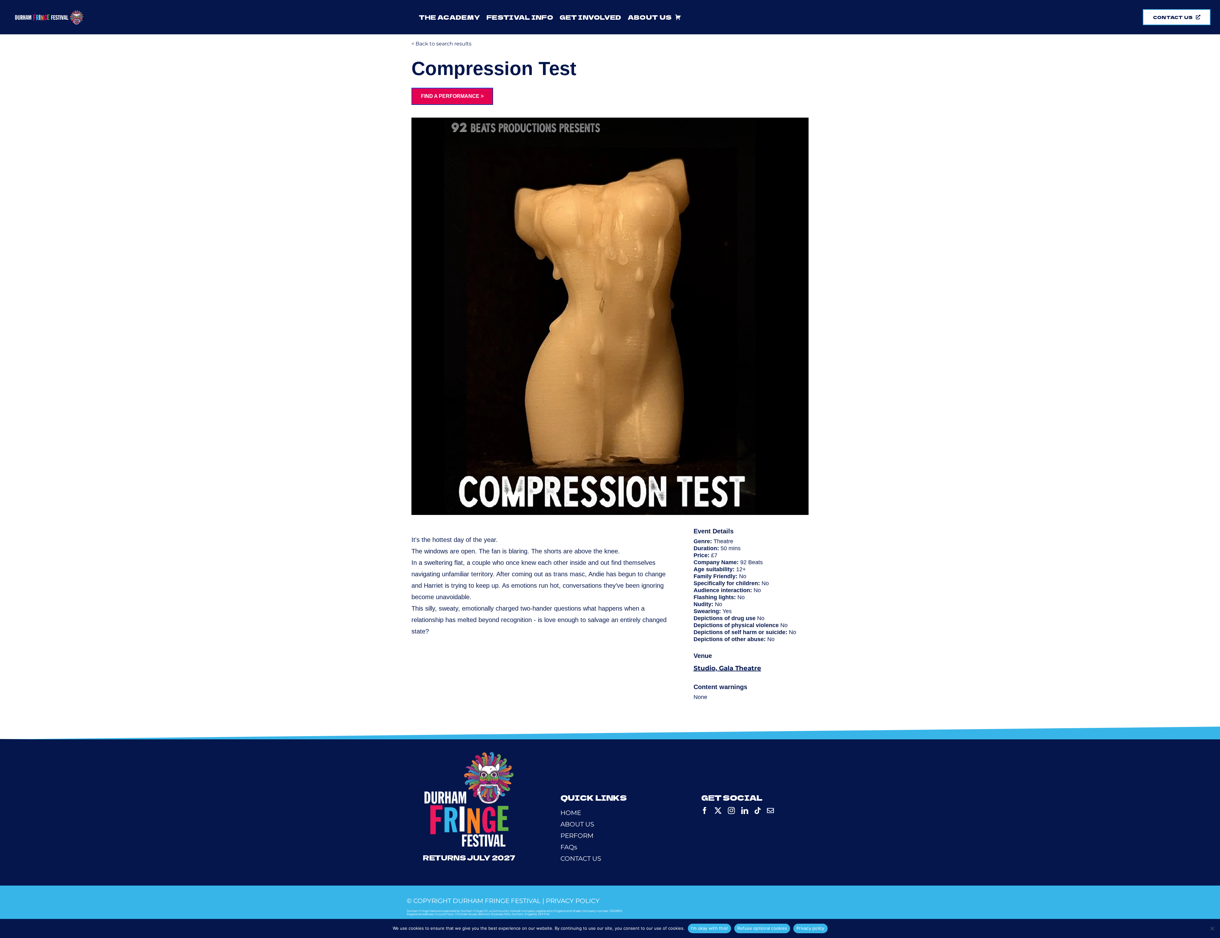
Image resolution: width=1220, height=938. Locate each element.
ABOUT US (577, 824)
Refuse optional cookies (762, 928)
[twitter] (718, 810)
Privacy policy (810, 928)
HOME (570, 813)
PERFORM (576, 835)
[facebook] (704, 810)
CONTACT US (580, 858)
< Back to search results (441, 44)
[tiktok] (758, 810)
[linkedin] (744, 810)
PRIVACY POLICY (573, 901)
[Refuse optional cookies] (1212, 928)
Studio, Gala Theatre (727, 668)
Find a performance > (452, 96)
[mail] (770, 810)
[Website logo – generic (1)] (49, 13)
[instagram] (731, 810)
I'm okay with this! (709, 928)
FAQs (568, 847)
